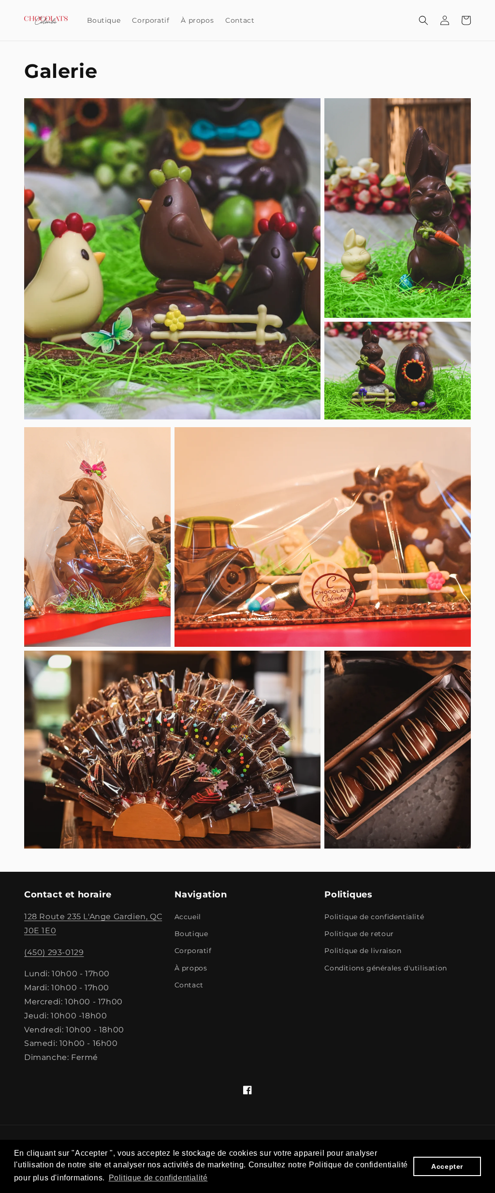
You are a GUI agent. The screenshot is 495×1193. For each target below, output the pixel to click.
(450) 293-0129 (54, 952)
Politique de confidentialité (374, 916)
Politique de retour (358, 933)
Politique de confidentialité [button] (158, 1178)
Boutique (191, 933)
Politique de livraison (362, 950)
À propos (191, 968)
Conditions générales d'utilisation (385, 968)
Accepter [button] (447, 1166)
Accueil (188, 916)
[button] (423, 20)
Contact (189, 985)
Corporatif (193, 950)
